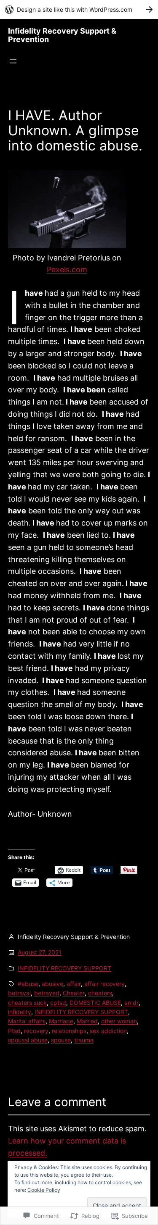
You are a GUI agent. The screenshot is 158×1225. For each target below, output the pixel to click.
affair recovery (104, 983)
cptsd (58, 1002)
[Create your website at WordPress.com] (79, 9)
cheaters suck (27, 1002)
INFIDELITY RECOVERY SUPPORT (64, 968)
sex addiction (108, 1030)
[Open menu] (13, 61)
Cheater (74, 992)
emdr (131, 1002)
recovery (36, 1030)
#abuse (28, 983)
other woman (119, 1021)
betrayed (46, 992)
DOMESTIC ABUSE (95, 1002)
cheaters (100, 992)
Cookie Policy (43, 1190)
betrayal (19, 992)
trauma (84, 1040)
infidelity (19, 1011)
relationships (69, 1030)
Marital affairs (27, 1021)
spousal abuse (28, 1040)
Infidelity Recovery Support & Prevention (62, 35)
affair (74, 983)
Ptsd (14, 1030)
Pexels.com (67, 269)
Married (87, 1021)
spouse (61, 1040)
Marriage (61, 1021)
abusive (52, 983)
